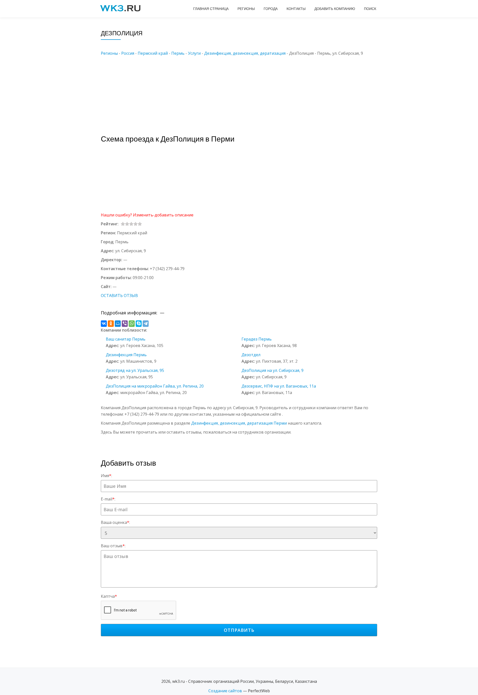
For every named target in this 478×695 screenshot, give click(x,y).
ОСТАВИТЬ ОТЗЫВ (119, 295)
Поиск (370, 9)
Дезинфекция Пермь (126, 354)
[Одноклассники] (111, 323)
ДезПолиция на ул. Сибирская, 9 (272, 370)
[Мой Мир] (118, 323)
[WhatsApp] (132, 323)
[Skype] (139, 323)
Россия (127, 53)
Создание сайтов (225, 691)
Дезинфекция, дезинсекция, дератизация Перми (239, 423)
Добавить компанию (334, 9)
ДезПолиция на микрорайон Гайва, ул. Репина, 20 (155, 386)
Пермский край (153, 53)
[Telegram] (146, 323)
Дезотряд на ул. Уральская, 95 (135, 370)
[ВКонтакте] (104, 323)
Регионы (246, 9)
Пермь (177, 53)
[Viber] (125, 323)
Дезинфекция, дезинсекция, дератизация (245, 53)
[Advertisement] (246, 91)
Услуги (194, 53)
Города (271, 9)
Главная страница (211, 9)
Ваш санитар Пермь (125, 339)
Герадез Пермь (256, 339)
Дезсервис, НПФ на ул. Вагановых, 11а (278, 386)
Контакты (296, 9)
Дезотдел (250, 354)
